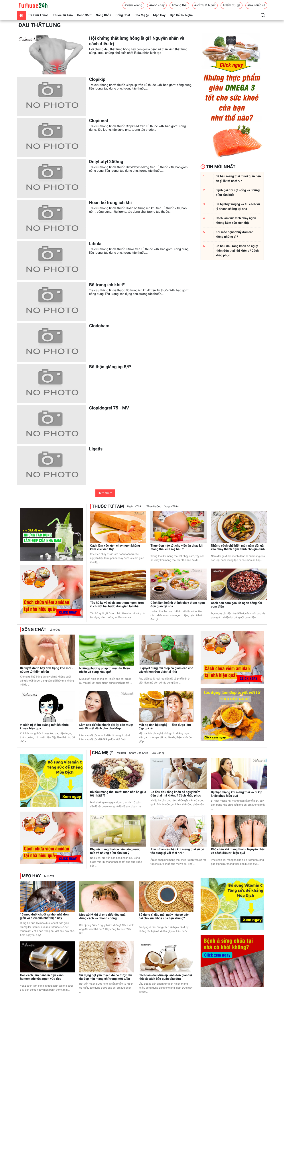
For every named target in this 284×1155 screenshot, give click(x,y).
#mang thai (179, 5)
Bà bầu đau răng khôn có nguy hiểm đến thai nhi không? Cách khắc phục (175, 793)
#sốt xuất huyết (205, 5)
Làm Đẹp (55, 629)
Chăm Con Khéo (138, 752)
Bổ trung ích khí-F (107, 284)
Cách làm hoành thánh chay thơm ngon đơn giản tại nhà (177, 604)
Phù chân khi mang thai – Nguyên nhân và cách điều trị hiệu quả (238, 851)
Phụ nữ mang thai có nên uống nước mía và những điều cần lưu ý (115, 851)
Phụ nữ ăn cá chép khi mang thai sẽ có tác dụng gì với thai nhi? (177, 851)
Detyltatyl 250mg (106, 161)
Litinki (95, 243)
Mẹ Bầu (121, 752)
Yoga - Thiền (171, 506)
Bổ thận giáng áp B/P (110, 366)
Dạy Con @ (158, 752)
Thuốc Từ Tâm (63, 15)
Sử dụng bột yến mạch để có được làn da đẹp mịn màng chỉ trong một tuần (105, 977)
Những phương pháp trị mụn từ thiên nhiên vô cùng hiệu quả (104, 670)
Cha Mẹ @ (141, 15)
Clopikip (97, 79)
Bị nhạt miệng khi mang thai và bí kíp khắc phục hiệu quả (236, 794)
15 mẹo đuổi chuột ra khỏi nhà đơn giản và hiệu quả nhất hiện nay (44, 916)
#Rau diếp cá (256, 5)
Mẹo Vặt (49, 876)
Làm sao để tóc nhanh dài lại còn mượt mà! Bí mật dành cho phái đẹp (106, 726)
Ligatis (96, 449)
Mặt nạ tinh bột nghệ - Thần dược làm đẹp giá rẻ (165, 726)
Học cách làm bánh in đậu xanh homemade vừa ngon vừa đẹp (41, 977)
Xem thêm (105, 493)
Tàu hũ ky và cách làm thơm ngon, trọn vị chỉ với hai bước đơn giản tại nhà (117, 604)
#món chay (156, 5)
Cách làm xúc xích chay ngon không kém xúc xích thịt (115, 547)
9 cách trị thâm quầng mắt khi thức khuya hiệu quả (44, 726)
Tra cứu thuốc (38, 15)
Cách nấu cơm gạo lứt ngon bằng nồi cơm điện (236, 604)
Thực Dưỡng (153, 506)
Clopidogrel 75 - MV (109, 408)
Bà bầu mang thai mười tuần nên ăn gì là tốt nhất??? (118, 793)
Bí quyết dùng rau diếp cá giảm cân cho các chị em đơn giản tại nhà (166, 670)
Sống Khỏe (103, 15)
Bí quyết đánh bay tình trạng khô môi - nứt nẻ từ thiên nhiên (46, 670)
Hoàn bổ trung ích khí (110, 202)
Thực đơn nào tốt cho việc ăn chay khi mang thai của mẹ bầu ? (176, 547)
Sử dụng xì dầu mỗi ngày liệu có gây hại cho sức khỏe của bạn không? (164, 916)
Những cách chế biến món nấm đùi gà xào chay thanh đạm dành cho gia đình (238, 547)
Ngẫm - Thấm (135, 506)
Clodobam (99, 325)
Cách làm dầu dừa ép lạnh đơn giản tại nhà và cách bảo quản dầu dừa (165, 977)
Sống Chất (123, 15)
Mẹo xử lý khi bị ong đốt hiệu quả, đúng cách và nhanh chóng (102, 916)
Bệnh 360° (84, 15)
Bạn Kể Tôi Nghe (181, 15)
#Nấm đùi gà (231, 5)
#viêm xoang (133, 5)
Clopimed (98, 120)
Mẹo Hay (159, 15)
